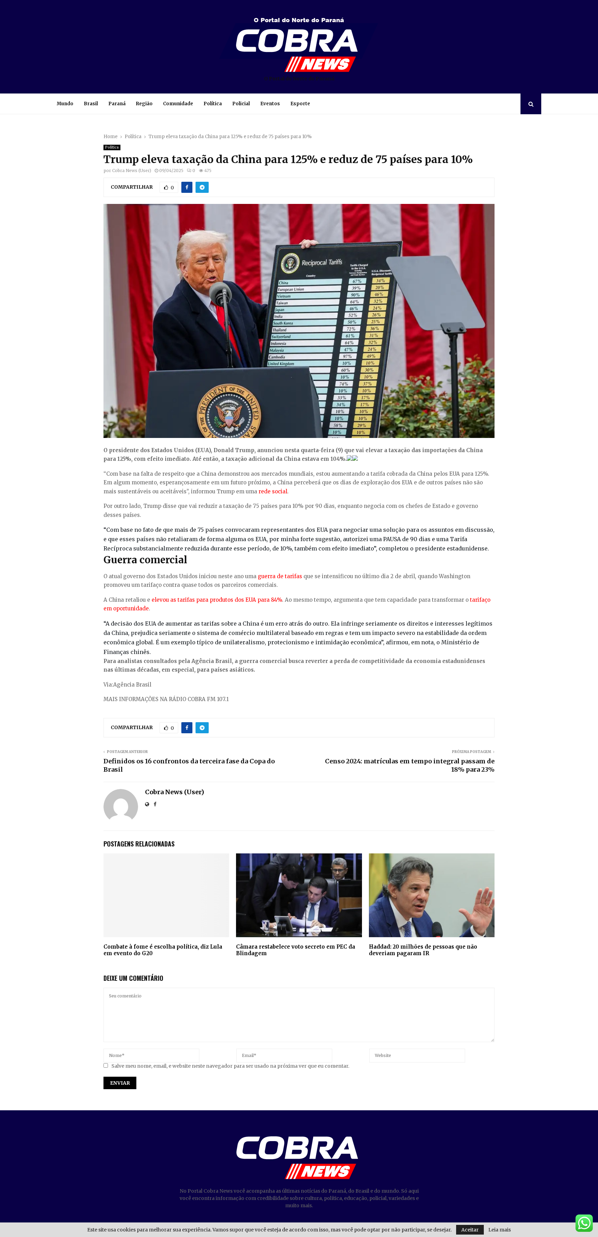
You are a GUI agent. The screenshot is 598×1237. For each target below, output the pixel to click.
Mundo (65, 104)
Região (144, 104)
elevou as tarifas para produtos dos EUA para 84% (217, 600)
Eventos (270, 104)
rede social (273, 491)
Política (212, 104)
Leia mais (499, 1229)
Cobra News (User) (131, 170)
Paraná (117, 104)
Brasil (91, 104)
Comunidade (178, 104)
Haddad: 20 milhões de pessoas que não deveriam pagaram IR (423, 950)
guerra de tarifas (280, 576)
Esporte (300, 104)
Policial (241, 104)
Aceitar (470, 1230)
